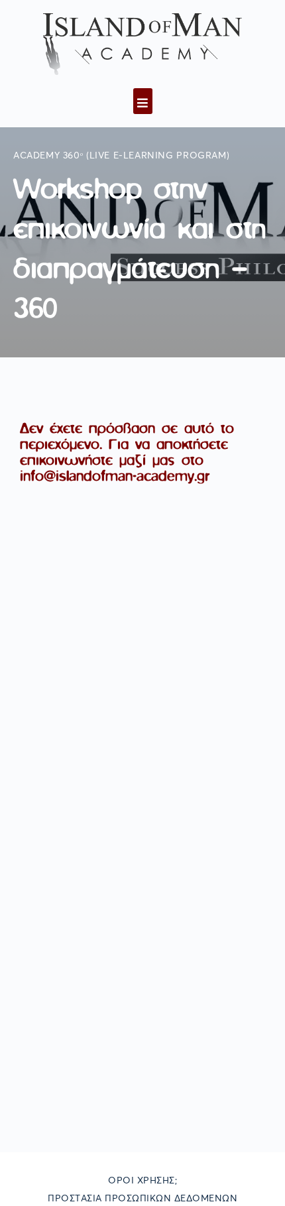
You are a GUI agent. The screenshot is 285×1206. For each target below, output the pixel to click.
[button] (142, 101)
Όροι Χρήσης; (142, 1180)
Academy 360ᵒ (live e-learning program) (121, 155)
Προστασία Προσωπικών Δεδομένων (142, 1198)
